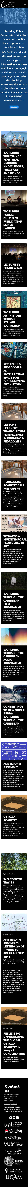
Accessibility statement (10, 1104)
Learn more (14, 107)
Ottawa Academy (10, 818)
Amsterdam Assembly (12, 765)
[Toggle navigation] (25, 4)
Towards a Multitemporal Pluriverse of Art (15, 541)
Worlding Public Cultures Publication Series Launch (12, 220)
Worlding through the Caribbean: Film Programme (13, 600)
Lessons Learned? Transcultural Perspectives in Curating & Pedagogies (15, 433)
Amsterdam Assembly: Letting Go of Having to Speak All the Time (13, 948)
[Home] (4, 4)
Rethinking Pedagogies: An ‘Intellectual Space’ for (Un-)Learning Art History (14, 374)
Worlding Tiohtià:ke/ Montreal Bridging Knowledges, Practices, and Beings (13, 163)
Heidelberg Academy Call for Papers (13, 485)
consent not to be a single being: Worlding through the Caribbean (13, 715)
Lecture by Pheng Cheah (13, 266)
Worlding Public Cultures (11, 4)
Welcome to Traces (12, 880)
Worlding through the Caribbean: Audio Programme (13, 656)
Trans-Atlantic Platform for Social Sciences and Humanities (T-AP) (13, 1109)
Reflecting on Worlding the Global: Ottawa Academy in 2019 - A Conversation (14, 1043)
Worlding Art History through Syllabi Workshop (12, 319)
